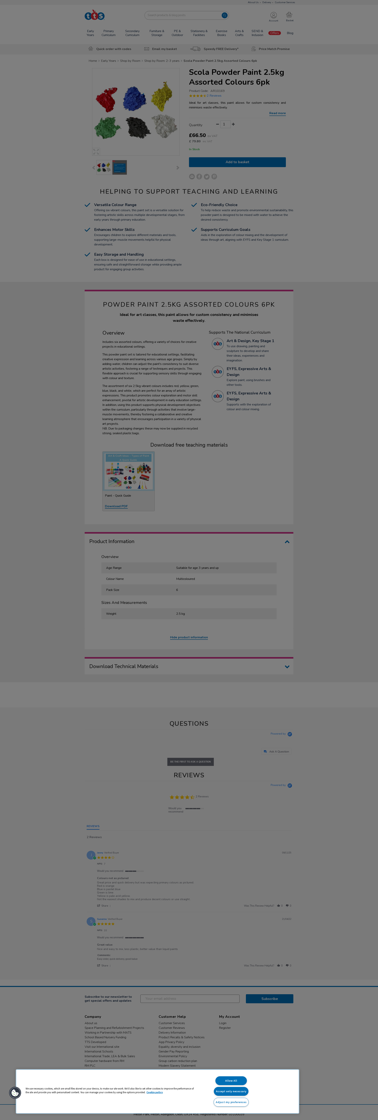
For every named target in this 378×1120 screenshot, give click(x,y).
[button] (15, 1093)
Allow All (231, 1080)
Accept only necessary (231, 1091)
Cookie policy (154, 1092)
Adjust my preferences (231, 1102)
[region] (157, 1091)
